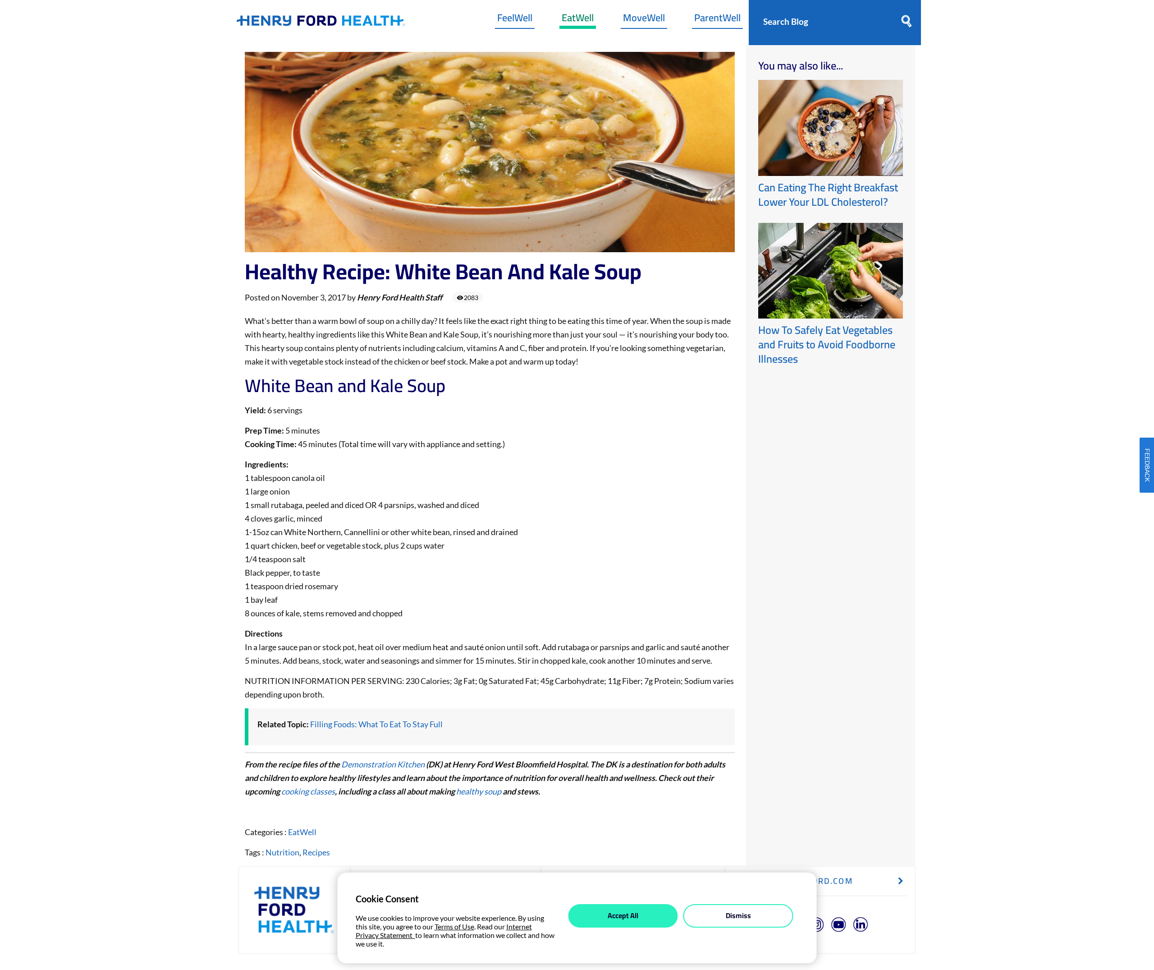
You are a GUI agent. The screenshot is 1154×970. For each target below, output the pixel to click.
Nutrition (282, 852)
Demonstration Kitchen (383, 764)
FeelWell (514, 20)
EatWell (578, 20)
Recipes (316, 852)
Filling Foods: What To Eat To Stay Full (376, 724)
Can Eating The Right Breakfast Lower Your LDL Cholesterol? (828, 194)
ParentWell (717, 20)
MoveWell (644, 20)
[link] (321, 23)
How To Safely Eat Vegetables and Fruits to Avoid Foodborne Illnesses (826, 344)
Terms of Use (454, 926)
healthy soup (478, 791)
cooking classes (308, 791)
